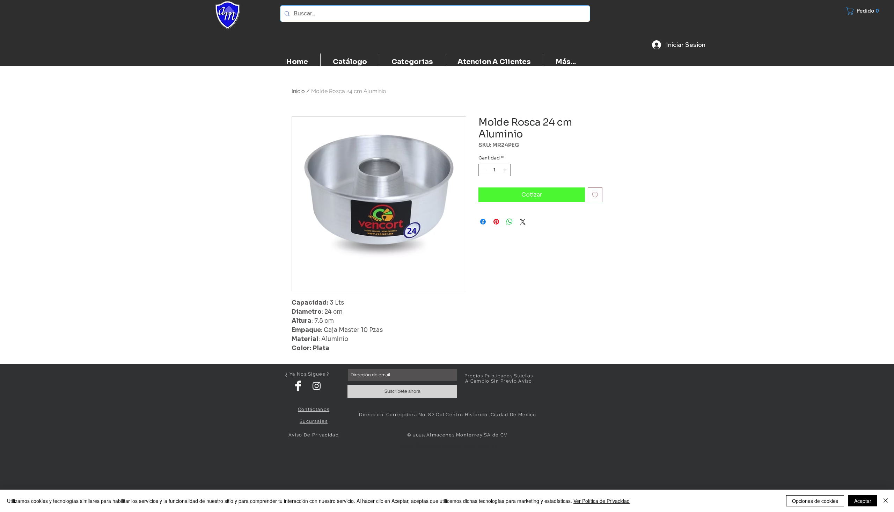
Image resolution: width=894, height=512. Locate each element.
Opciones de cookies (815, 500)
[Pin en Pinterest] (496, 222)
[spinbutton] (494, 170)
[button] (866, 11)
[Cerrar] (885, 500)
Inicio (298, 91)
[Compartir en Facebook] (483, 222)
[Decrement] (483, 170)
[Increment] (505, 170)
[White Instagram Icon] (316, 386)
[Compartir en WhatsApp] (509, 222)
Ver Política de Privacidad (601, 500)
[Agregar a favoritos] (595, 194)
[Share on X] (523, 222)
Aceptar (862, 500)
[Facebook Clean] (298, 386)
